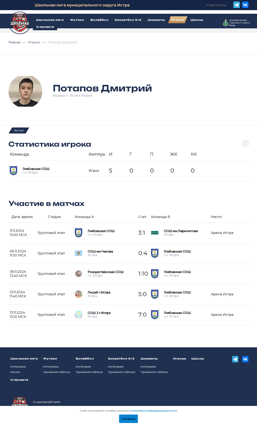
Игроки (34, 42)
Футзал (19, 130)
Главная (14, 42)
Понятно (128, 418)
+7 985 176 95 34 (215, 5)
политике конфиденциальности (153, 410)
